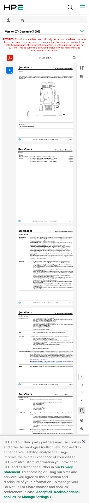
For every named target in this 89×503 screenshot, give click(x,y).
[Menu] (82, 7)
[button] (83, 442)
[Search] (70, 7)
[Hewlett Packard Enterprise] (13, 7)
